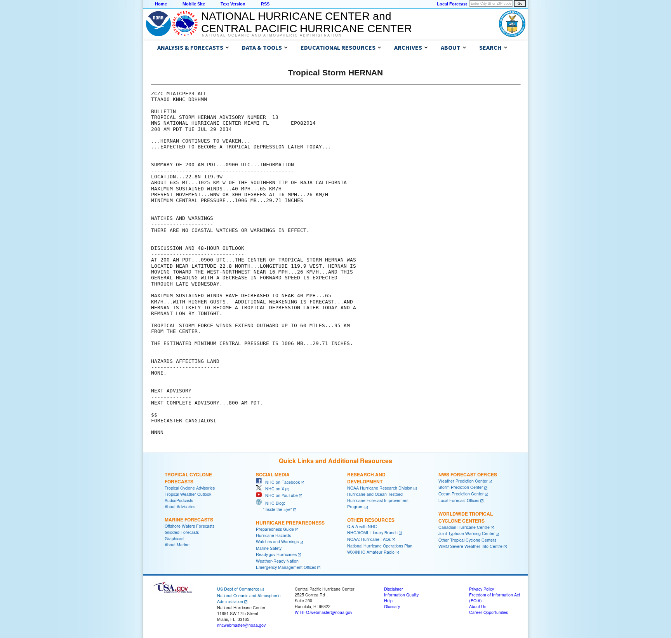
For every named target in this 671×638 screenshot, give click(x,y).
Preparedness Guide (275, 529)
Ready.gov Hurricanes (276, 554)
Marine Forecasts (189, 519)
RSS (265, 4)
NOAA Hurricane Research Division (379, 488)
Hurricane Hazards (273, 535)
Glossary (392, 606)
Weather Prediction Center (463, 481)
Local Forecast (452, 4)
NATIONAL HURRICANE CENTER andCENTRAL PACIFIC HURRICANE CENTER (306, 22)
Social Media (273, 474)
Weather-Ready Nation (277, 561)
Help (388, 600)
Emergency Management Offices (286, 567)
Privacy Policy (481, 589)
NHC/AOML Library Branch (372, 532)
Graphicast (174, 538)
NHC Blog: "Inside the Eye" (274, 506)
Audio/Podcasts (179, 500)
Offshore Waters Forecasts (189, 526)
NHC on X (273, 489)
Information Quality (401, 595)
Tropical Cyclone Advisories (190, 488)
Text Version (233, 4)
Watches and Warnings (277, 541)
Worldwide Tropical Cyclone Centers (465, 517)
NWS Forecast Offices (467, 474)
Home (161, 4)
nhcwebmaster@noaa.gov (241, 625)
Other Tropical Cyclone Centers (467, 540)
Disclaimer (393, 589)
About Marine (177, 544)
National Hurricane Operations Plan (379, 546)
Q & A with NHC (362, 526)
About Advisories (180, 506)
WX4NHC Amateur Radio (371, 552)
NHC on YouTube (280, 495)
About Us (477, 606)
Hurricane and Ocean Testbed (375, 494)
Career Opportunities (488, 612)
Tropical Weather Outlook (188, 494)
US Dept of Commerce (238, 589)
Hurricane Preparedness (290, 522)
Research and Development (366, 478)
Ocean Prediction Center (461, 494)
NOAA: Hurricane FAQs (369, 539)
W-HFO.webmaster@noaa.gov (323, 612)
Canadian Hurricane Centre (464, 527)
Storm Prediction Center (460, 487)
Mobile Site (194, 4)
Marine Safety (269, 548)
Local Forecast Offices (458, 500)
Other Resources (371, 519)
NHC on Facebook (281, 482)
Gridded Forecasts (182, 532)
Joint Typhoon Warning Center (466, 533)
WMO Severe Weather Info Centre (470, 546)
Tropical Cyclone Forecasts (188, 478)
